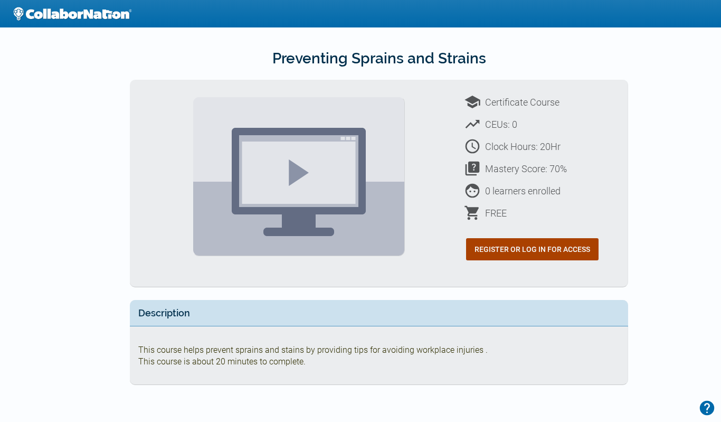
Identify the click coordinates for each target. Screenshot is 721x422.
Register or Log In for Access (532, 249)
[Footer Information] (707, 408)
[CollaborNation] (72, 14)
